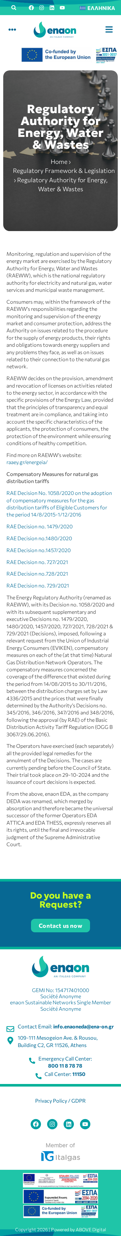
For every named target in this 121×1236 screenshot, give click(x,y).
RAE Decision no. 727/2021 (37, 562)
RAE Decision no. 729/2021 (37, 585)
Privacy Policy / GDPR (60, 1100)
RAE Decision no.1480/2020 (39, 538)
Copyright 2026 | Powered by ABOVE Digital (60, 1229)
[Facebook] (31, 8)
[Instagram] (41, 8)
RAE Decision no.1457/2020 (38, 550)
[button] (14, 7)
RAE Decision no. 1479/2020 (39, 526)
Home (59, 161)
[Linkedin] (52, 8)
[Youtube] (62, 8)
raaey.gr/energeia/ (27, 462)
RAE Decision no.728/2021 (37, 573)
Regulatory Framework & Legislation (64, 170)
